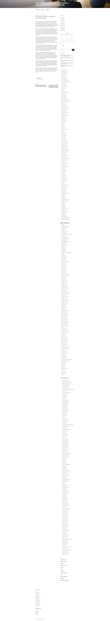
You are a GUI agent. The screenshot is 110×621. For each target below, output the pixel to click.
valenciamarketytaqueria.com (66, 429)
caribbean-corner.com (65, 502)
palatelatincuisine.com (65, 403)
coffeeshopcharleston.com (65, 299)
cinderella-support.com (64, 141)
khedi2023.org (63, 235)
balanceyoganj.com (64, 95)
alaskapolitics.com (63, 88)
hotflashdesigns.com (64, 152)
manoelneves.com (63, 91)
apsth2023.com (63, 213)
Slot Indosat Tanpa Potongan (64, 580)
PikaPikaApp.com (63, 106)
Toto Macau (62, 563)
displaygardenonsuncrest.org (65, 360)
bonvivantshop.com (64, 120)
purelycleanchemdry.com (64, 115)
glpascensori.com (64, 461)
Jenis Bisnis (42, 9)
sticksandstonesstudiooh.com (66, 470)
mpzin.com (62, 123)
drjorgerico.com (63, 132)
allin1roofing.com (64, 488)
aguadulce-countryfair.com (65, 325)
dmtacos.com (64, 391)
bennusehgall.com (63, 258)
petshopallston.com (65, 420)
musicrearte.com (63, 354)
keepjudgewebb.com (65, 490)
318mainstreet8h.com (64, 304)
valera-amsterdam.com (65, 519)
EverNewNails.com (64, 156)
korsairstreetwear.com (65, 418)
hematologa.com (64, 397)
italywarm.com (64, 545)
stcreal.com (63, 124)
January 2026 (62, 20)
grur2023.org (63, 202)
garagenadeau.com (64, 153)
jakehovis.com (63, 327)
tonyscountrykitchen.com (64, 331)
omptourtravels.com (65, 537)
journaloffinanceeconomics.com (66, 546)
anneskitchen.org (64, 427)
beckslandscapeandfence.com (66, 383)
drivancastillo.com (64, 493)
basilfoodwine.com (64, 499)
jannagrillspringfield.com (64, 313)
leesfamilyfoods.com (64, 178)
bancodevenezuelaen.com (65, 80)
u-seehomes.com (63, 164)
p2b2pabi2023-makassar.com (65, 226)
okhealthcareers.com (64, 69)
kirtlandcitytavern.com (65, 510)
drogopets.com (63, 365)
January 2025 (62, 23)
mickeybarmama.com (64, 345)
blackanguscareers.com (65, 525)
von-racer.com (63, 298)
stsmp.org (62, 89)
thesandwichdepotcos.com (65, 149)
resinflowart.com (64, 415)
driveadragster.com (65, 395)
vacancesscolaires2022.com (65, 219)
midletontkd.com (64, 496)
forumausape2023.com (64, 208)
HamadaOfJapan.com (64, 109)
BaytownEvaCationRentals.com (65, 100)
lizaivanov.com (64, 398)
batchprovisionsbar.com (64, 351)
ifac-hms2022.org (63, 249)
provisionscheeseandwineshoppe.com (66, 234)
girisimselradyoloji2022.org (65, 241)
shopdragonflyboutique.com (65, 348)
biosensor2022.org (64, 244)
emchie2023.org (63, 240)
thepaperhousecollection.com (66, 479)
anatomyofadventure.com (65, 491)
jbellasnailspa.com (63, 333)
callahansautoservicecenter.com (65, 292)
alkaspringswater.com (64, 302)
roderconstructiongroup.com (65, 261)
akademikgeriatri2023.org (65, 237)
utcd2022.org (63, 243)
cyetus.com (63, 182)
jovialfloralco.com (63, 161)
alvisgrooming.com (64, 336)
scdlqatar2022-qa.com (64, 231)
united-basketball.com (65, 435)
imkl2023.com (63, 210)
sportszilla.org (63, 350)
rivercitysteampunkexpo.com (66, 505)
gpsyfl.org (62, 374)
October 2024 (62, 28)
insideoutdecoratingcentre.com (65, 158)
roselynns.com (63, 94)
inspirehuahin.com (63, 144)
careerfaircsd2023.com (64, 211)
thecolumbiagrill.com (64, 232)
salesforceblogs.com (64, 97)
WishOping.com (63, 117)
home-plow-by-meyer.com (66, 401)
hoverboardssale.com (64, 86)
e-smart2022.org (63, 175)
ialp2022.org (63, 246)
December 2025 (62, 22)
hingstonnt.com (63, 83)
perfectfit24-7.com (64, 295)
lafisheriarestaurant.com (64, 322)
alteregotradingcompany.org (65, 193)
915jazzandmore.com (64, 324)
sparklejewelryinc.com (65, 444)
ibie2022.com (63, 196)
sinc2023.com (63, 229)
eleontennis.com (63, 181)
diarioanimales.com (64, 267)
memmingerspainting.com (65, 146)
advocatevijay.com (64, 187)
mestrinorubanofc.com (65, 531)
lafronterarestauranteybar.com (66, 453)
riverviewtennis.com (64, 357)
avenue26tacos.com (65, 421)
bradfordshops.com (64, 184)
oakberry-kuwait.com (64, 307)
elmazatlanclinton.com (64, 281)
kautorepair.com (63, 278)
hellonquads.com (63, 266)
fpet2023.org (63, 173)
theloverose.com (64, 412)
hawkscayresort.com (64, 264)
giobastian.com (64, 459)
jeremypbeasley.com (64, 147)
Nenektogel (62, 578)
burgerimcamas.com (65, 554)
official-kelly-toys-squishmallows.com (66, 359)
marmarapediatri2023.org (65, 238)
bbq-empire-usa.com (64, 362)
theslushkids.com (64, 458)
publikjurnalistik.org (65, 542)
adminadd (45, 15)
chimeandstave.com (65, 409)
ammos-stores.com (65, 513)
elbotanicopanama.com (64, 273)
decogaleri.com (63, 269)
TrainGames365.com (64, 98)
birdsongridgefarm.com (65, 516)
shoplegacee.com (63, 118)
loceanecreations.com (65, 514)
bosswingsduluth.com (64, 328)
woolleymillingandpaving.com (66, 464)
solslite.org (63, 482)
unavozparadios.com (64, 270)
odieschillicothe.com (64, 284)
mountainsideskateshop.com (66, 508)
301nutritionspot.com (65, 511)
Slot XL (61, 574)
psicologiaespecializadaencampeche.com (68, 389)
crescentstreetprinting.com (66, 392)
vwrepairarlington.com (65, 380)
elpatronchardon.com (64, 316)
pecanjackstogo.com (65, 441)
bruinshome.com (64, 447)
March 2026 (62, 17)
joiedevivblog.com (64, 517)
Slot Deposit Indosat (63, 561)
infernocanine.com (64, 478)
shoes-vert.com (63, 272)
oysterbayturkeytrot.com (65, 452)
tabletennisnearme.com (64, 368)
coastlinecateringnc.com (65, 386)
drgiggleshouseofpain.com (65, 150)
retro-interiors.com (64, 170)
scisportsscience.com (65, 551)
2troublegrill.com (64, 467)
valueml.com (63, 127)
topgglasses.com (64, 423)
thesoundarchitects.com (65, 487)
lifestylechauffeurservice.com (65, 155)
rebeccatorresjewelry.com (65, 129)
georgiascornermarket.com (65, 293)
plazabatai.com (63, 263)
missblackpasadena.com (65, 426)
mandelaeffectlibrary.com (64, 92)
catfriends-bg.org (63, 74)
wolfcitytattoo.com (64, 450)
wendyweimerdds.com (64, 135)
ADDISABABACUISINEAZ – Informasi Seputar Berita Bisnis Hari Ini (52, 4)
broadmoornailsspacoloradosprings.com (67, 424)
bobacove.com (63, 342)
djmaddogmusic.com (65, 485)
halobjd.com (63, 103)
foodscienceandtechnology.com (66, 549)
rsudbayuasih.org (64, 540)
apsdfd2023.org (63, 207)
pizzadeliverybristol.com (64, 287)
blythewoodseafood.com (64, 339)
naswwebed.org (63, 190)
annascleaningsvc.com (65, 449)
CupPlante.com (63, 121)
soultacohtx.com (63, 371)
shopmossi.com (64, 473)
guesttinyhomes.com (65, 400)
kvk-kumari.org (64, 548)
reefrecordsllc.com (64, 430)
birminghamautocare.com (65, 330)
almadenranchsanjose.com (65, 185)
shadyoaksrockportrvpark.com (65, 275)
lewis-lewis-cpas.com (64, 179)
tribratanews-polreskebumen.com (67, 539)
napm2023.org (63, 205)
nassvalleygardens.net (65, 534)
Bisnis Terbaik (37, 9)
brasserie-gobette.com (64, 353)
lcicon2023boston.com (64, 216)
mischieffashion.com (64, 167)
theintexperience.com (64, 71)
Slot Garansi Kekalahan (63, 576)
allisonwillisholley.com (65, 481)
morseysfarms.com (64, 356)
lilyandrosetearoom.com (65, 455)
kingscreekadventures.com (65, 112)
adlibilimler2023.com (64, 188)
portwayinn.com (64, 484)
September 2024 (62, 30)
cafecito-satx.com (64, 438)
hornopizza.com (64, 394)
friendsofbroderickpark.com (65, 310)
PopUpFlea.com (63, 126)
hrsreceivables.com (64, 138)
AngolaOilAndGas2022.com (65, 199)
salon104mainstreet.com (64, 301)
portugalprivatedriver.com (64, 296)
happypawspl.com (63, 290)
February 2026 (37, 593)
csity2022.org (63, 255)
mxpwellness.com (64, 476)
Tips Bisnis (47, 9)
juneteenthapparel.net (65, 543)
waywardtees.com (63, 77)
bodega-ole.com (64, 528)
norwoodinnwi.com (64, 522)
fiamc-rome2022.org (64, 319)
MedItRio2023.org (63, 214)
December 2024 (62, 25)
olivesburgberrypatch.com (65, 456)
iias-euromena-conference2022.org (66, 252)
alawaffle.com (64, 432)
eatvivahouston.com (65, 406)
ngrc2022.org (63, 176)
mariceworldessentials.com (65, 321)
